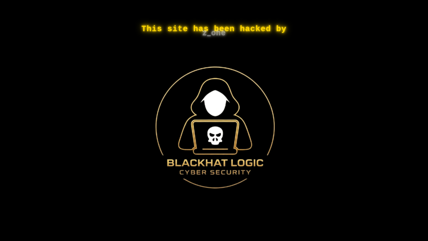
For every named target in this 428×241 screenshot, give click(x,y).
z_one (214, 32)
